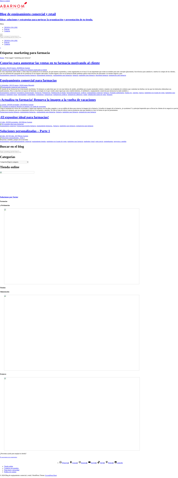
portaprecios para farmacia (117, 75)
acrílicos (83, 93)
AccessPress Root (51, 475)
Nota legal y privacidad (11, 470)
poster (85, 94)
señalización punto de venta (97, 94)
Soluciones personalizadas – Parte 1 (25, 131)
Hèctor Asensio (25, 68)
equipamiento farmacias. (44, 75)
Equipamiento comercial (8, 75)
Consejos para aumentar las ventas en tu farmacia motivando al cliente (50, 63)
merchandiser (22, 94)
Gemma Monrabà (28, 85)
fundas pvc (128, 93)
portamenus (40, 94)
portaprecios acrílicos (60, 94)
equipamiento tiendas (39, 141)
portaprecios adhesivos (75, 94)
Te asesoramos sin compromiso (8, 457)
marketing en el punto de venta (155, 93)
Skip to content (5, 1)
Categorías (3, 162)
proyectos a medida (120, 141)
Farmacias (20, 75)
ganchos (135, 93)
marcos (141, 93)
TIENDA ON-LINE (11, 27)
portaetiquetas (108, 141)
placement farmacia (101, 75)
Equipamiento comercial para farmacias (28, 80)
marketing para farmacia (87, 75)
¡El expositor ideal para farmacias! (24, 117)
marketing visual (11, 94)
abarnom (77, 93)
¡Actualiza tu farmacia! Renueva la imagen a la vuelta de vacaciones (48, 100)
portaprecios (48, 94)
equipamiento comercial (95, 93)
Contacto (7, 31)
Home (2, 58)
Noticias (6, 29)
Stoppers (109, 94)
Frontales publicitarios (117, 93)
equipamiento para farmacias (62, 75)
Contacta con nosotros (11, 468)
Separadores (70, 93)
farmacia (75, 75)
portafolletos (31, 94)
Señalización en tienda (58, 93)
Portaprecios (46, 93)
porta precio (99, 141)
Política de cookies (10, 472)
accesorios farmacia (29, 75)
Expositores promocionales (25, 93)
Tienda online (8, 466)
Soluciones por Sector (9, 197)
